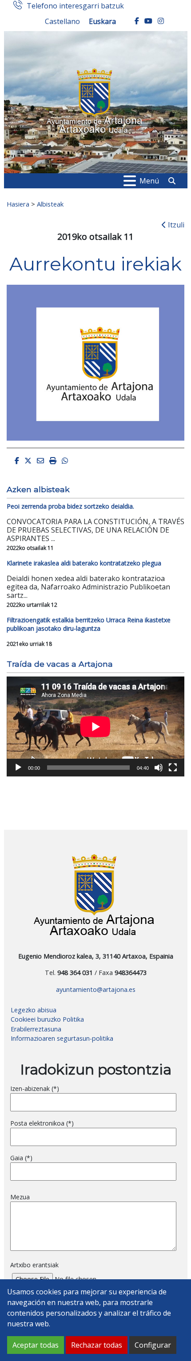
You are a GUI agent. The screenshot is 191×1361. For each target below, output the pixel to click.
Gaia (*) (21, 1158)
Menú (149, 181)
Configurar (153, 1345)
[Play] (18, 767)
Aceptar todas (35, 1345)
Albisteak (50, 203)
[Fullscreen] (172, 767)
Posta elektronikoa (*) (42, 1123)
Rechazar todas (96, 1345)
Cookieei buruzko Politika (47, 1019)
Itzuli (175, 225)
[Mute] (158, 767)
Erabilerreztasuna (36, 1029)
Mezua (20, 1197)
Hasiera (18, 203)
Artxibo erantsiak (34, 1265)
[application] (95, 726)
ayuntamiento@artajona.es (95, 989)
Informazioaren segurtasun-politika (62, 1038)
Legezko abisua (33, 1010)
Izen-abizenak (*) (34, 1088)
